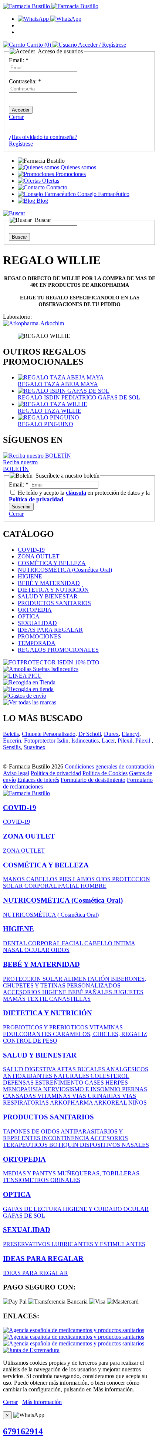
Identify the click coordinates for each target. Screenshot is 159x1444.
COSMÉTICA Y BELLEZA (52, 563)
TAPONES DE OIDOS (32, 1131)
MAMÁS (15, 999)
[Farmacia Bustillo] (50, 6)
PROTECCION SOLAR (33, 979)
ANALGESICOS (127, 1069)
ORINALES (65, 1180)
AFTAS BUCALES (81, 1069)
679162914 (23, 1431)
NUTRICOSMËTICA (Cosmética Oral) (65, 570)
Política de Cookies (105, 773)
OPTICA (29, 616)
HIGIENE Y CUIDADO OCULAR (106, 1209)
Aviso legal (16, 773)
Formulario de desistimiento (93, 780)
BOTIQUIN (64, 1145)
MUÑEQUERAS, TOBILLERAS (98, 1173)
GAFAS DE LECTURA (33, 1209)
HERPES (116, 1082)
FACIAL (69, 886)
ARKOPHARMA (72, 1102)
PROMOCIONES (39, 636)
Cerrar (16, 117)
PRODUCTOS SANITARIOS (54, 603)
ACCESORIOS (22, 992)
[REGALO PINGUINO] (48, 417)
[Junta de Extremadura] (31, 1350)
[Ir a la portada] (26, 793)
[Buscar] (14, 213)
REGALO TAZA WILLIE (49, 411)
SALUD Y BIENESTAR (48, 596)
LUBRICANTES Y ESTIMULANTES (98, 1244)
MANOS (14, 879)
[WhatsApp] (49, 19)
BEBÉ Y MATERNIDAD (49, 583)
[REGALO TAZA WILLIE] (52, 404)
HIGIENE (30, 576)
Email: (18, 60)
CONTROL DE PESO (30, 1041)
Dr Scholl (89, 734)
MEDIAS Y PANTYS (30, 1173)
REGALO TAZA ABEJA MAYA (58, 384)
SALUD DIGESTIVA (30, 1069)
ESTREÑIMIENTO (60, 1082)
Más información (42, 1402)
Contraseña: (25, 81)
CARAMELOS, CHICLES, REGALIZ (100, 1034)
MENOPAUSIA (23, 1089)
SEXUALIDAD (37, 623)
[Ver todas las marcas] (29, 702)
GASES (95, 1082)
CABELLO (99, 943)
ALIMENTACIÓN (87, 979)
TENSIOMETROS (26, 1180)
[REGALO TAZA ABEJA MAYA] (61, 377)
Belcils (11, 734)
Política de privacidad (56, 773)
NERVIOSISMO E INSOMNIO (82, 1089)
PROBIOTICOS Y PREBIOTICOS (46, 1027)
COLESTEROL (110, 1076)
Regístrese (21, 143)
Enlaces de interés (38, 780)
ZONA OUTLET (39, 556)
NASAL (13, 950)
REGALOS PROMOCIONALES (58, 650)
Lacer (108, 740)
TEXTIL (38, 999)
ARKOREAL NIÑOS (120, 1102)
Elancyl (130, 734)
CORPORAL (41, 886)
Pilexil (125, 740)
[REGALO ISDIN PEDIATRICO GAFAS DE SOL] (63, 391)
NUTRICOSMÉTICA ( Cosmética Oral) (51, 915)
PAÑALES (99, 992)
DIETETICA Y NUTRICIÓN (53, 590)
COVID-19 (31, 550)
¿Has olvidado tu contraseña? (43, 137)
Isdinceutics (85, 740)
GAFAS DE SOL (24, 1215)
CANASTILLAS (70, 999)
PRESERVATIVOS (27, 1244)
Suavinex (34, 747)
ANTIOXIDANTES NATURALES (47, 1076)
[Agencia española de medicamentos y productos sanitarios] (73, 1330)
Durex (111, 734)
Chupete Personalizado (48, 734)
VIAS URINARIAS (97, 1096)
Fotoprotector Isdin (46, 740)
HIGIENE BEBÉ (63, 992)
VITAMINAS (106, 1027)
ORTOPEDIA (35, 610)
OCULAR (37, 950)
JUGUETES (128, 992)
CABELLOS (42, 879)
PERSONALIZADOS (94, 985)
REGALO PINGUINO (45, 424)
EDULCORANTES (28, 1034)
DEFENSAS (19, 1082)
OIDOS (60, 950)
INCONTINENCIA (66, 1138)
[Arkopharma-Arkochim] (33, 323)
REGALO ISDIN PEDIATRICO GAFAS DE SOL (79, 397)
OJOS (104, 879)
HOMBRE (93, 886)
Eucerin (12, 740)
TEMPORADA (36, 643)
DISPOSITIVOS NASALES (114, 1145)
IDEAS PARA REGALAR (50, 630)
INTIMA (124, 943)
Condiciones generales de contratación (109, 766)
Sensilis (12, 747)
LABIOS (84, 879)
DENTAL (15, 943)
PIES (66, 879)
